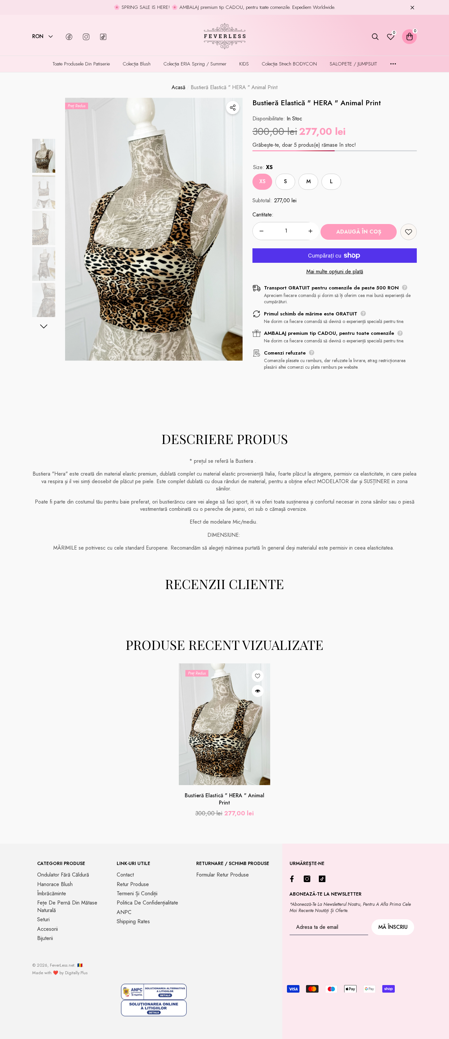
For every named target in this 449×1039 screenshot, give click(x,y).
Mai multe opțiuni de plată (334, 271)
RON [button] (37, 36)
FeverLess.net (62, 965)
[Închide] (412, 7)
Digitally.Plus (76, 973)
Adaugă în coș (358, 231)
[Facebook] (293, 878)
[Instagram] (308, 878)
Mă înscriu (393, 927)
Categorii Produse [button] (61, 863)
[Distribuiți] (232, 107)
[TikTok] (323, 878)
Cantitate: (262, 214)
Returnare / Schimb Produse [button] (232, 863)
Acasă (178, 87)
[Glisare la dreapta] (44, 326)
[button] (50, 36)
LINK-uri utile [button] (133, 863)
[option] (154, 229)
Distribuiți (232, 107)
